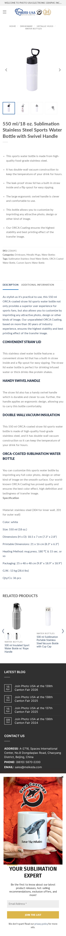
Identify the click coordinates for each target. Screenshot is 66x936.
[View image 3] (37, 108)
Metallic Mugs (45, 26)
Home (12, 26)
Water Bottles (33, 29)
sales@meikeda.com (28, 767)
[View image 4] (51, 108)
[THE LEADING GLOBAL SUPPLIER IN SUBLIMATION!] (33, 12)
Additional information (37, 285)
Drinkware (26, 26)
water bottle (48, 301)
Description (10, 285)
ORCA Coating (52, 319)
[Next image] (59, 70)
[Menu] (5, 12)
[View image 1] (9, 108)
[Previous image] (6, 70)
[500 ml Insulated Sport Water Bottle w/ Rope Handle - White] (8, 636)
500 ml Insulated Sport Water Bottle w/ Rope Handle (17, 648)
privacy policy (41, 924)
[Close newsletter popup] (62, 777)
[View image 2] (23, 108)
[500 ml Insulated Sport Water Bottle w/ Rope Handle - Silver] (16, 636)
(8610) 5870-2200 (28, 762)
